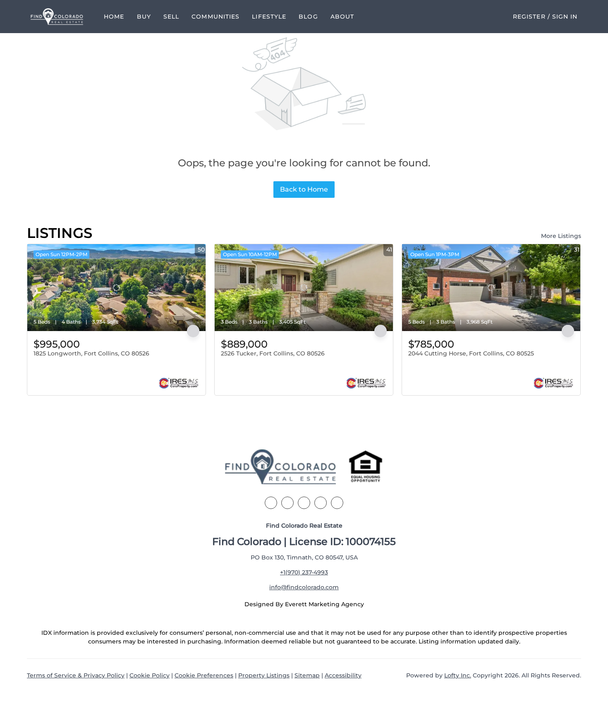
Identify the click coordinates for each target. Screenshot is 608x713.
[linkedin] (287, 503)
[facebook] (271, 503)
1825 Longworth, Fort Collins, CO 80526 (91, 353)
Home (114, 16)
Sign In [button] (565, 16)
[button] (57, 16)
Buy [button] (144, 16)
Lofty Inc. (457, 675)
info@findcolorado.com (304, 587)
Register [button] (529, 16)
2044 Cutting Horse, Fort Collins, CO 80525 (471, 353)
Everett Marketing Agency (324, 604)
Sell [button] (171, 16)
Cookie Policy (149, 675)
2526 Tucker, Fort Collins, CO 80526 (273, 353)
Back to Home (304, 189)
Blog (308, 16)
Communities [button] (215, 16)
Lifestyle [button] (269, 16)
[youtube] (337, 503)
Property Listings (264, 675)
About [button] (342, 16)
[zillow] (304, 503)
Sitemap (307, 675)
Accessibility (343, 675)
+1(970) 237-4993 (304, 572)
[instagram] (320, 503)
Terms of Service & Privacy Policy (75, 675)
